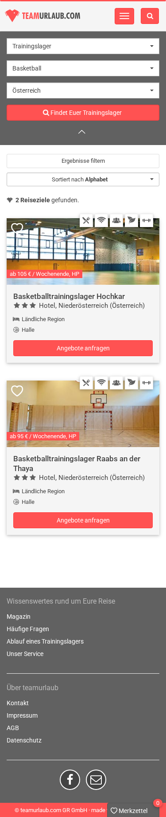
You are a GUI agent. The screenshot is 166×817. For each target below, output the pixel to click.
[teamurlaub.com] (42, 15)
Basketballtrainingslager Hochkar (69, 296)
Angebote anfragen (83, 348)
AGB (13, 727)
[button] (83, 46)
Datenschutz (24, 740)
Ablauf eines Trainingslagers (45, 641)
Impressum (22, 715)
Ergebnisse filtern (83, 160)
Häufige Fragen (28, 628)
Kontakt (18, 703)
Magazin (19, 616)
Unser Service (25, 653)
